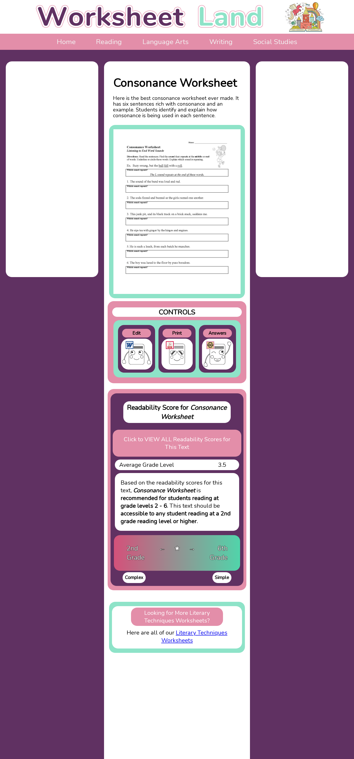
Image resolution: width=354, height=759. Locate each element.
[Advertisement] (52, 145)
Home (66, 41)
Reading (109, 41)
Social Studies (275, 41)
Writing (221, 41)
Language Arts (166, 41)
